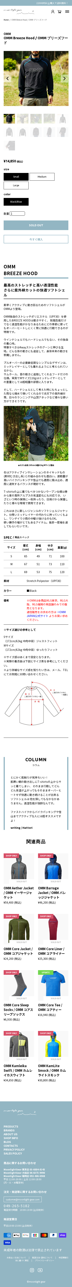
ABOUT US (10, 1134)
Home (6, 19)
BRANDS (9, 1130)
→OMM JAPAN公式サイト (46, 614)
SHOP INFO (11, 1138)
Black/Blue (16, 201)
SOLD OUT (36, 225)
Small (16, 176)
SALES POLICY (13, 1153)
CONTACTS (11, 1146)
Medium (42, 176)
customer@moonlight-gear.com (23, 1199)
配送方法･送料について (42, 1257)
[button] (7, 78)
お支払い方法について (16, 1257)
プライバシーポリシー (44, 1260)
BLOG (7, 1142)
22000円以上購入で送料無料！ (52, 3)
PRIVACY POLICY (14, 1149)
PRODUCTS (11, 1126)
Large (16, 185)
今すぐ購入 (36, 239)
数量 (7, 213)
